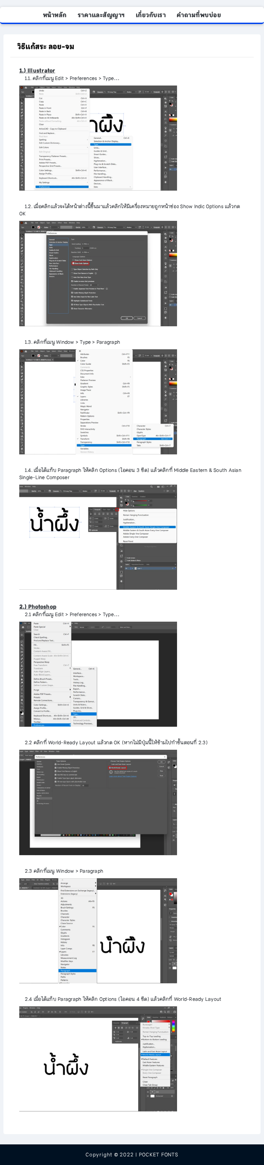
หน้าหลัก (55, 15)
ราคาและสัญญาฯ (101, 15)
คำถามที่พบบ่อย (199, 15)
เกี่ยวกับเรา (151, 15)
